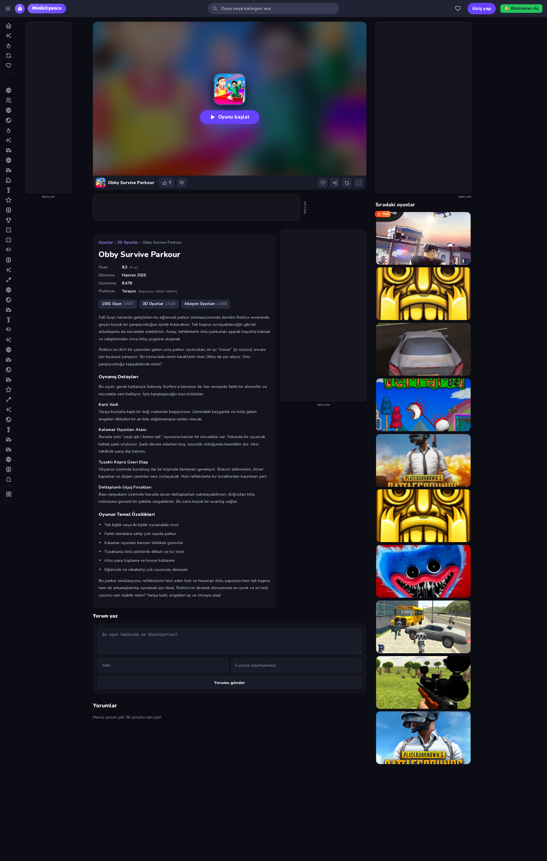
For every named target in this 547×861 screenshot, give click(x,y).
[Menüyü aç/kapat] (8, 8)
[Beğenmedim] (182, 183)
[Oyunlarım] (458, 8)
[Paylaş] (335, 183)
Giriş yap (481, 8)
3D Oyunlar (127, 242)
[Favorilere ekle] (323, 183)
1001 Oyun (118, 303)
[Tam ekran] (359, 183)
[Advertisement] (48, 107)
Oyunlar (106, 242)
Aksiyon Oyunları (205, 303)
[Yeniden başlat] (347, 183)
